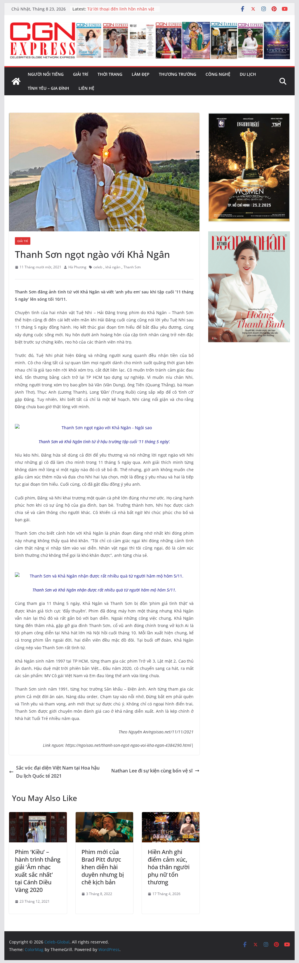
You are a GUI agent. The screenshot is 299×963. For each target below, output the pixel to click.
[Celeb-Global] (16, 81)
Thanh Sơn (132, 267)
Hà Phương (77, 267)
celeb (97, 267)
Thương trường (177, 74)
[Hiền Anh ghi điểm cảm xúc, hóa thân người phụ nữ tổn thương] (170, 816)
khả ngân (112, 267)
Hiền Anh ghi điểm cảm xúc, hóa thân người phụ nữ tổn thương (169, 867)
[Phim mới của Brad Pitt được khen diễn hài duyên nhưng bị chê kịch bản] (104, 816)
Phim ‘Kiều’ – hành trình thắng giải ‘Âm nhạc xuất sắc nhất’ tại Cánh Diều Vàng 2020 (37, 871)
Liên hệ (86, 88)
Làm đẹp (141, 74)
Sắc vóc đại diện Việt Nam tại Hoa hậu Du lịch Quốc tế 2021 (58, 772)
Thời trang (110, 74)
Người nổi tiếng (46, 74)
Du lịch (248, 74)
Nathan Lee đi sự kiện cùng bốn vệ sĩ (151, 770)
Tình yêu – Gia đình (48, 88)
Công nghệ (218, 74)
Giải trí (80, 74)
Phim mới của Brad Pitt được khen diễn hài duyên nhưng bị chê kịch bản (102, 867)
